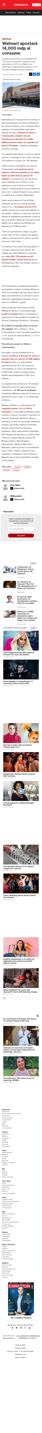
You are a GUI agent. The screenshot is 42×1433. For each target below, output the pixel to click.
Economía (36, 12)
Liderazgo (6, 1236)
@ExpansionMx (18, 488)
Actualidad (6, 1234)
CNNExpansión (16, 496)
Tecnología (6, 1120)
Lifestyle (5, 1257)
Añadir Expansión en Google (12, 79)
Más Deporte (7, 1255)
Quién (4, 1150)
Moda (4, 1158)
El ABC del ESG (8, 1226)
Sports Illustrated (8, 1244)
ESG (3, 1124)
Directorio (20, 1357)
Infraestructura (8, 1203)
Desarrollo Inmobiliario (11, 1201)
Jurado (4, 1277)
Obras (4, 1122)
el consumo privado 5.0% (25, 206)
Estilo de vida (7, 1177)
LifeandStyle (7, 1128)
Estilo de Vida (7, 1275)
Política (28, 12)
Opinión (5, 1144)
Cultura (5, 1164)
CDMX (4, 1140)
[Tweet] (30, 74)
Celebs (5, 1175)
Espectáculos (7, 1152)
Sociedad (5, 1146)
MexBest (5, 1263)
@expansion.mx (21, 1327)
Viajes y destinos (9, 1269)
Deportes (5, 1187)
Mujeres (5, 1126)
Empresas (21, 12)
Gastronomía (7, 1265)
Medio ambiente (8, 1214)
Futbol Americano (9, 1250)
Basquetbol (6, 1252)
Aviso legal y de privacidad (20, 1351)
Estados (5, 1142)
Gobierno (5, 1134)
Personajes (6, 1271)
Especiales (6, 1240)
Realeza (5, 1154)
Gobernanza (6, 1218)
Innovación (6, 1224)
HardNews (27, 467)
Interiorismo (7, 1207)
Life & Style (6, 1181)
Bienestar (6, 1273)
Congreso (6, 1138)
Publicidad (20, 1345)
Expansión (6, 1109)
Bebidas (5, 1267)
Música (5, 1191)
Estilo (4, 1183)
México (5, 1136)
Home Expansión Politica (11, 1113)
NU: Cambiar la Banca (21, 1317)
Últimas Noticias (10, 12)
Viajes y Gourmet (8, 1162)
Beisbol (5, 1248)
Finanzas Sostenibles (10, 1222)
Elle (3, 1169)
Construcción (7, 1199)
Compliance (20, 1348)
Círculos (5, 1156)
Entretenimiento (8, 1185)
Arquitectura (7, 1205)
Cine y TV (6, 1189)
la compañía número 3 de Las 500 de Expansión (18, 408)
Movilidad (6, 1220)
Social (4, 1216)
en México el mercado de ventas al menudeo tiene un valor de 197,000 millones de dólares (21, 359)
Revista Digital (36, 5)
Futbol (4, 1246)
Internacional (7, 1118)
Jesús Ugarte (15, 485)
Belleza (5, 1160)
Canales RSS (20, 1354)
